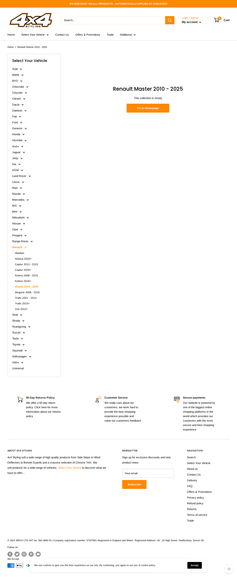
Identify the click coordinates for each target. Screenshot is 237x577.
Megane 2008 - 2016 (27, 292)
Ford (15, 122)
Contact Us (62, 34)
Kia (14, 164)
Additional (126, 34)
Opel (15, 229)
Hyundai (17, 140)
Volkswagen (20, 356)
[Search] (169, 20)
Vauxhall (17, 350)
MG (15, 205)
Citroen (17, 98)
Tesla (15, 338)
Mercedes (18, 199)
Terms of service (197, 514)
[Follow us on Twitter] (17, 554)
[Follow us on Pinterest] (31, 554)
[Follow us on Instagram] (24, 554)
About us (192, 468)
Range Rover (20, 241)
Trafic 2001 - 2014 (25, 297)
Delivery (192, 480)
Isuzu (16, 146)
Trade (110, 34)
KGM (15, 170)
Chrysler (17, 92)
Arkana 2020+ (23, 258)
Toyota (16, 344)
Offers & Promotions (87, 34)
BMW (16, 74)
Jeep (15, 158)
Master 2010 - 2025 (26, 286)
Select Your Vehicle (33, 34)
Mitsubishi (18, 217)
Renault (17, 247)
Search (191, 457)
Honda (16, 134)
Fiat (14, 116)
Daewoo (17, 110)
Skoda (16, 320)
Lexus (16, 181)
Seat (15, 314)
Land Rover (19, 175)
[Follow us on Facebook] (10, 554)
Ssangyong (19, 326)
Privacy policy (195, 497)
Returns (192, 509)
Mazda (16, 193)
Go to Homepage (148, 108)
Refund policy (195, 503)
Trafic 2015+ (22, 303)
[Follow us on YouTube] (38, 554)
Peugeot (17, 235)
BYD (15, 80)
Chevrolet (18, 86)
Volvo (16, 362)
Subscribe (134, 484)
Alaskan (19, 252)
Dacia (16, 104)
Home (11, 34)
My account (190, 22)
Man (15, 187)
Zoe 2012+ (21, 309)
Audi (15, 68)
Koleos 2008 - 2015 (26, 275)
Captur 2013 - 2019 (26, 264)
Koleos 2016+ (23, 281)
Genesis (17, 128)
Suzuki (16, 332)
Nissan (16, 223)
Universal (18, 368)
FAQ (190, 486)
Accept (194, 565)
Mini (15, 211)
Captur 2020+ (23, 269)
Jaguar (16, 152)
